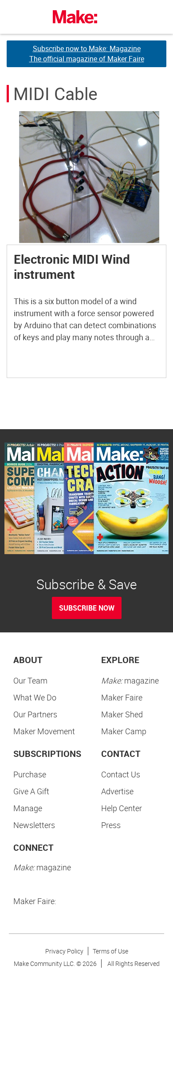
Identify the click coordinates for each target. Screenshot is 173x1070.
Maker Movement (44, 731)
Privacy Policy (64, 951)
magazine (130, 680)
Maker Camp (123, 731)
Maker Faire (121, 697)
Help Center (121, 808)
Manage (27, 808)
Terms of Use (110, 951)
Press (111, 825)
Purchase (29, 774)
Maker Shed (122, 714)
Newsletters (34, 825)
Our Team (30, 680)
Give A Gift (31, 791)
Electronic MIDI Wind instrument (72, 266)
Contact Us (120, 774)
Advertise (117, 791)
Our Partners (35, 714)
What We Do (34, 697)
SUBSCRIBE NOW (86, 608)
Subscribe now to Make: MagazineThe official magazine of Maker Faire (86, 54)
